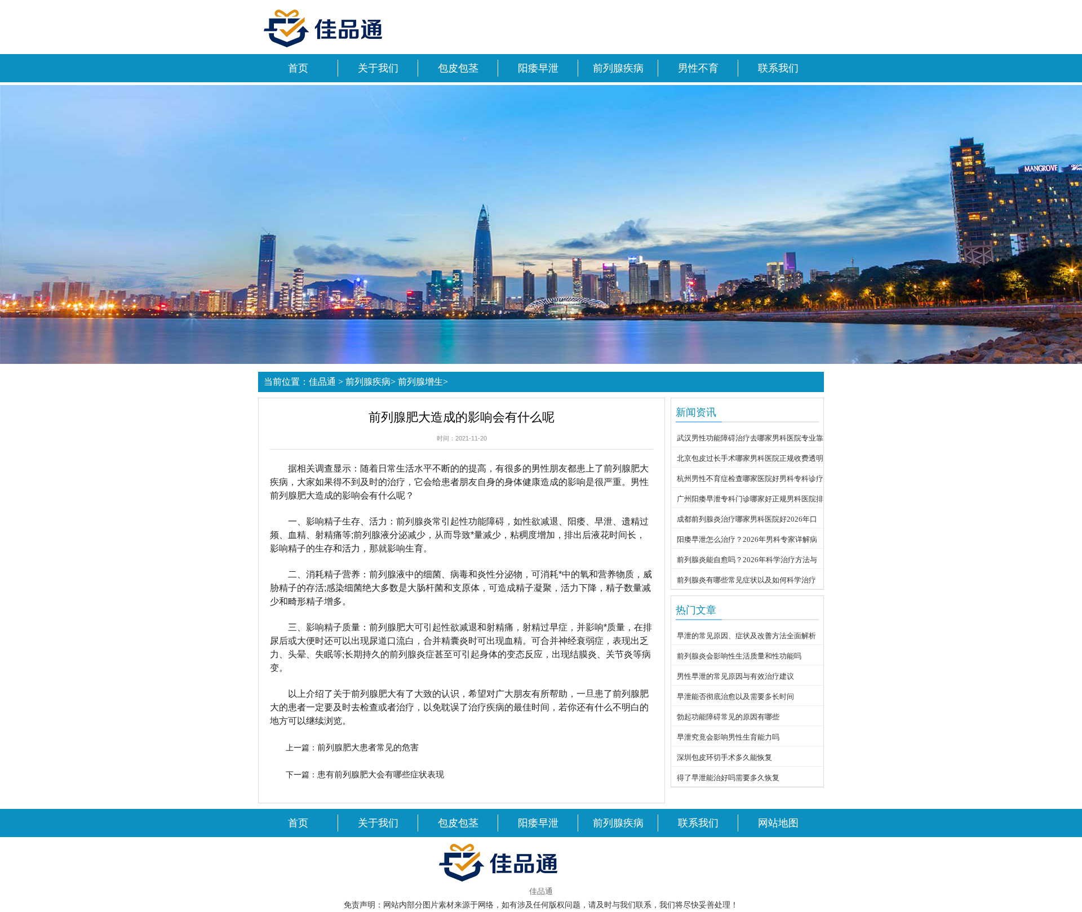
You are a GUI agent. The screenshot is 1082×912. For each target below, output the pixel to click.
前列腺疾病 (618, 68)
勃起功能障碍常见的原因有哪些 (728, 717)
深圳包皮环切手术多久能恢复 (724, 757)
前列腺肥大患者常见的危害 (368, 747)
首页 (298, 68)
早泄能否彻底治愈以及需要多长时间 (735, 696)
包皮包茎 (458, 68)
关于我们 (378, 68)
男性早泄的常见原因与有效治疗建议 (735, 676)
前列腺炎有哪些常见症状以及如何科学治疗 (746, 580)
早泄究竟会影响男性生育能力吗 (728, 737)
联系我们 (778, 68)
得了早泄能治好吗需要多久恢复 (728, 777)
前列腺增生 (420, 381)
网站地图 (778, 823)
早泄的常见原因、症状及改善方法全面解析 (746, 635)
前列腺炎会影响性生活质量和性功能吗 (739, 656)
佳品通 (322, 381)
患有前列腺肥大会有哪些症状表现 (380, 774)
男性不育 (698, 68)
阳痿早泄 (538, 68)
